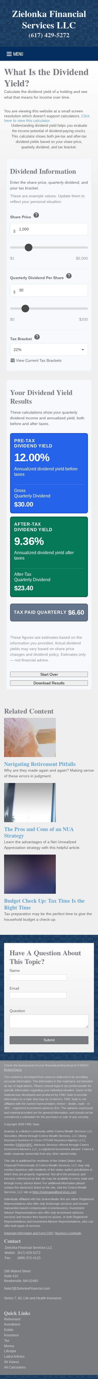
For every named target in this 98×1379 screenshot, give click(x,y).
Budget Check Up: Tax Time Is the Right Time (44, 904)
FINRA (20, 1144)
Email (14, 988)
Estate (8, 1330)
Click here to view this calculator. (47, 118)
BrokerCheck (13, 1069)
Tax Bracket (25, 337)
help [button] (36, 215)
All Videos (11, 1362)
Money (9, 1346)
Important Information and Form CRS (28, 1233)
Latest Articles (14, 1356)
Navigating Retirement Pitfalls (40, 764)
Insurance (11, 1335)
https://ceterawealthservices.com (54, 1192)
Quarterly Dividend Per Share (41, 276)
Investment (12, 1324)
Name (15, 970)
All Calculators (15, 1367)
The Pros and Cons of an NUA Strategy (39, 832)
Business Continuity (68, 1233)
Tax (6, 1341)
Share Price (24, 215)
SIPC (29, 1144)
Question (17, 1011)
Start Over (49, 674)
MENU (18, 53)
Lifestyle (10, 1351)
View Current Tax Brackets (36, 360)
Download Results (49, 683)
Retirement (12, 1319)
